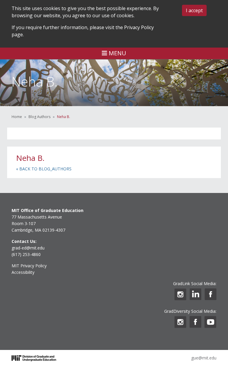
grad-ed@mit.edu (28, 248)
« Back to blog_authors (44, 169)
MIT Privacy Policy (29, 265)
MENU (116, 53)
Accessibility (23, 272)
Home (17, 116)
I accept (194, 10)
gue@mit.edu (203, 358)
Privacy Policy (139, 27)
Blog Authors (39, 116)
